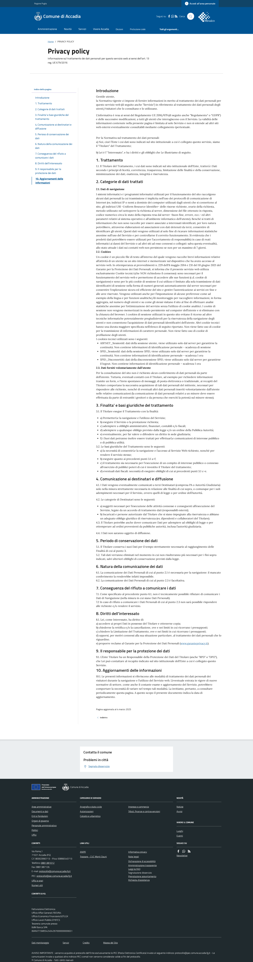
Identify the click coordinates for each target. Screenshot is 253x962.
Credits (86, 942)
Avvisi (179, 811)
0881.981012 (47, 863)
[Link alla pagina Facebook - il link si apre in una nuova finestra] (169, 16)
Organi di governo (40, 821)
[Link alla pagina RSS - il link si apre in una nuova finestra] (176, 16)
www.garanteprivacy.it (194, 643)
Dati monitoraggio (40, 942)
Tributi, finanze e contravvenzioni (144, 811)
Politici (35, 830)
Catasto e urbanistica (90, 816)
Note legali (133, 856)
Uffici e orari (37, 880)
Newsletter (182, 855)
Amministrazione (47, 29)
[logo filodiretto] (208, 16)
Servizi (82, 29)
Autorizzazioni (86, 811)
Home (51, 41)
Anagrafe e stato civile (91, 806)
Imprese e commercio (138, 806)
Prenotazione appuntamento (142, 876)
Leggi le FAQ (134, 869)
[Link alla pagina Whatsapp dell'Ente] (184, 851)
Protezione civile (138, 29)
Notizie (180, 806)
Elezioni (119, 29)
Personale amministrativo (44, 825)
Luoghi (180, 831)
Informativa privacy (137, 852)
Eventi (180, 835)
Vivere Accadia (101, 29)
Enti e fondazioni (40, 816)
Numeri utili (37, 885)
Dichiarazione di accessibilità (141, 861)
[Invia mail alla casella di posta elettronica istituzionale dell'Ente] (55, 871)
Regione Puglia (40, 3)
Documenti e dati (40, 811)
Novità (67, 29)
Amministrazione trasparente (142, 865)
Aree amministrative (41, 806)
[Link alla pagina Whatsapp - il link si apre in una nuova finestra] (172, 16)
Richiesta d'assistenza (139, 880)
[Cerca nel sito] (190, 16)
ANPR (83, 852)
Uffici (34, 835)
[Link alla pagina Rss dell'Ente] (189, 851)
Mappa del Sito (110, 942)
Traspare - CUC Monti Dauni (93, 856)
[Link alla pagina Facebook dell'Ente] (178, 851)
